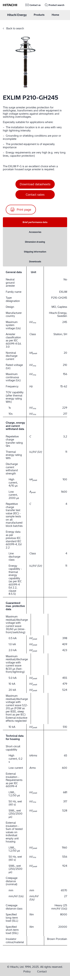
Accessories (35, 232)
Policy (27, 971)
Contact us (35, 5)
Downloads (35, 261)
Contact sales (35, 194)
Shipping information (35, 251)
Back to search (15, 28)
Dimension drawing (35, 242)
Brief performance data (35, 222)
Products (39, 14)
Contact (42, 971)
